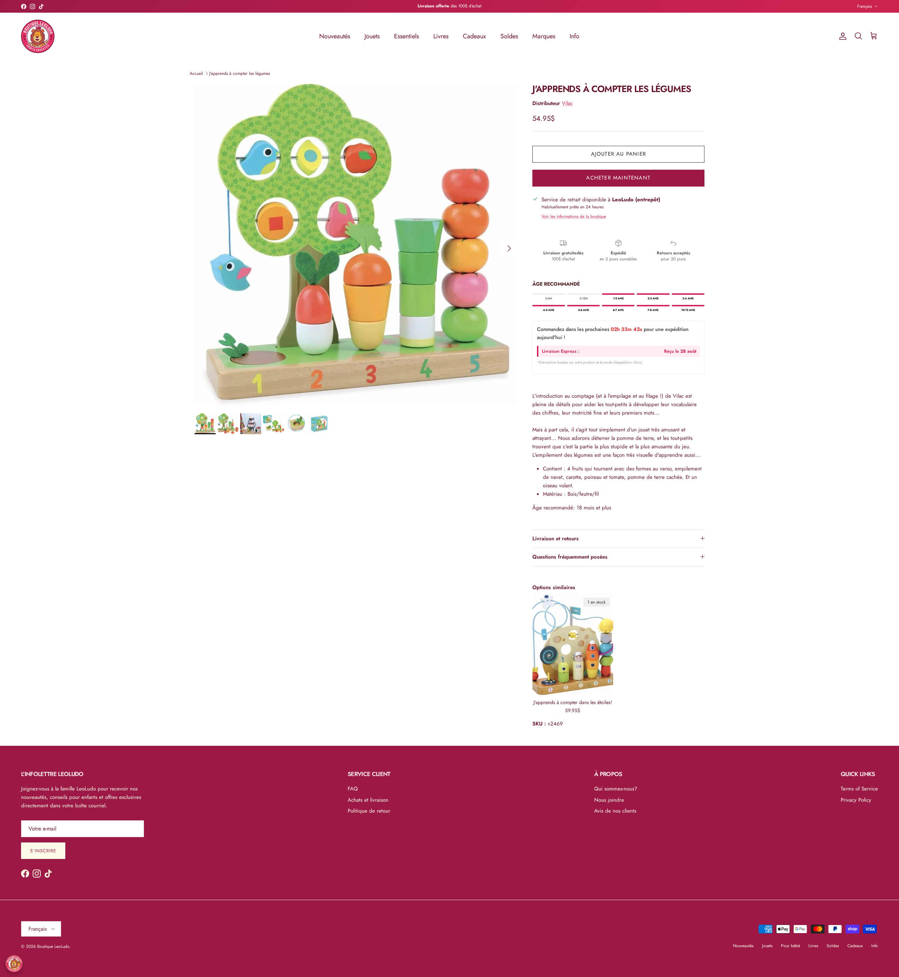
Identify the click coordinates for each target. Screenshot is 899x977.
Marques (543, 36)
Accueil (196, 73)
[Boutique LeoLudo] (37, 36)
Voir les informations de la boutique (574, 216)
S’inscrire (43, 850)
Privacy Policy (856, 800)
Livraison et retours (555, 538)
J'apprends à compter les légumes (239, 73)
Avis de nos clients (615, 811)
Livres (440, 36)
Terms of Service (859, 789)
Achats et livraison (368, 800)
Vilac (567, 103)
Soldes (509, 36)
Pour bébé (790, 946)
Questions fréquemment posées (570, 557)
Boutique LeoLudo (53, 946)
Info (574, 36)
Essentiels (406, 36)
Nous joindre (609, 800)
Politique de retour (369, 811)
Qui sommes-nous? (615, 789)
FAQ (353, 789)
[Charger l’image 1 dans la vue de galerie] (356, 245)
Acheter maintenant (618, 178)
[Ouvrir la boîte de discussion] (14, 963)
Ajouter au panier (618, 154)
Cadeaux (474, 36)
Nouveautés (334, 36)
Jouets (372, 36)
